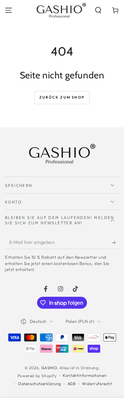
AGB (71, 383)
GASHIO (49, 367)
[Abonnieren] (115, 242)
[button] (98, 10)
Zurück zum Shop (62, 97)
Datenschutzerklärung (39, 383)
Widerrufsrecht (97, 383)
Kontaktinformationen (84, 375)
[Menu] (8, 10)
